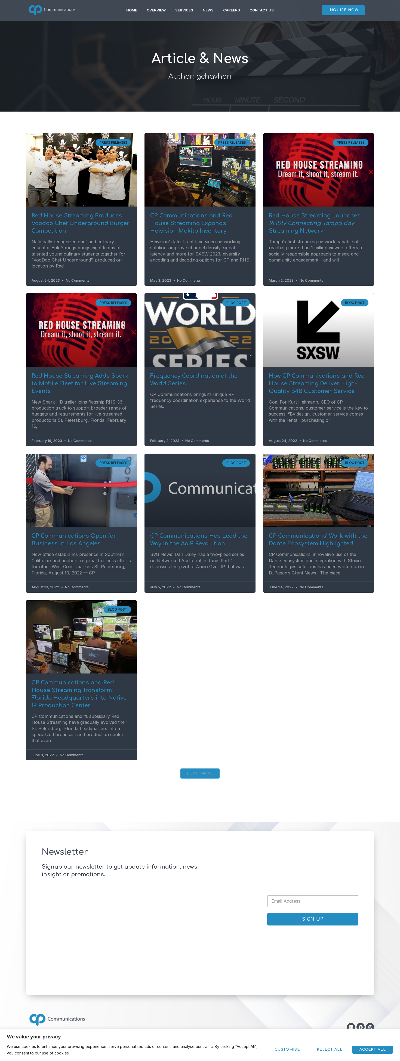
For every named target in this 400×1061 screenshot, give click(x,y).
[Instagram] (370, 1027)
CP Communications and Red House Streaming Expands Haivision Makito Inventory (191, 223)
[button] (200, 773)
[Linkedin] (351, 1027)
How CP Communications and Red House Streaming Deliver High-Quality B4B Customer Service (317, 383)
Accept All (372, 1049)
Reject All (330, 1049)
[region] (200, 1045)
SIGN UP (313, 919)
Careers (231, 10)
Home (131, 10)
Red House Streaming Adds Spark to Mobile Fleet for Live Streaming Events (80, 383)
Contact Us (262, 10)
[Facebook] (360, 1027)
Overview (156, 10)
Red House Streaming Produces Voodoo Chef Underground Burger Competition (81, 223)
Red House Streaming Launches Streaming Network (315, 223)
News (208, 10)
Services (184, 10)
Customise (287, 1049)
